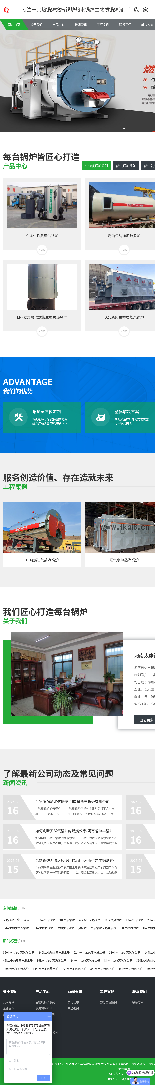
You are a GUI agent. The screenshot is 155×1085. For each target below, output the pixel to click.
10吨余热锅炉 (113, 920)
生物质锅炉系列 (96, 165)
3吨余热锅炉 (67, 920)
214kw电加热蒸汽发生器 (89, 952)
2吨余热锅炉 (47, 920)
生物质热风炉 (65, 928)
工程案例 (103, 24)
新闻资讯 (81, 24)
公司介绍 (8, 1002)
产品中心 (58, 24)
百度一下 (29, 920)
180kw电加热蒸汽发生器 (124, 952)
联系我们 (125, 24)
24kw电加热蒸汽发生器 (85, 960)
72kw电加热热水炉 (74, 969)
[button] (124, 128)
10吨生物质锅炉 (43, 928)
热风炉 (82, 928)
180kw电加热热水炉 (16, 969)
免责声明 (124, 1069)
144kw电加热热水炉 (45, 969)
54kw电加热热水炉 (102, 969)
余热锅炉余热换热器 (103, 928)
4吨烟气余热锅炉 (89, 920)
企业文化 (8, 1008)
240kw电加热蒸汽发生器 (54, 952)
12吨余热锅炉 (134, 920)
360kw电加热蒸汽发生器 (18, 952)
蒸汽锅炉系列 (126, 165)
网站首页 (14, 24)
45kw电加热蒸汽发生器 (18, 960)
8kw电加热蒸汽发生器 (118, 960)
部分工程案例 (108, 1002)
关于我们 (36, 24)
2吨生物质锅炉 (129, 928)
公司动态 (73, 1002)
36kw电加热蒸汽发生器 (51, 960)
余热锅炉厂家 (11, 920)
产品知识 (73, 1008)
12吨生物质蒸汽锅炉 (16, 928)
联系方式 (137, 1002)
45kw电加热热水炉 (130, 969)
